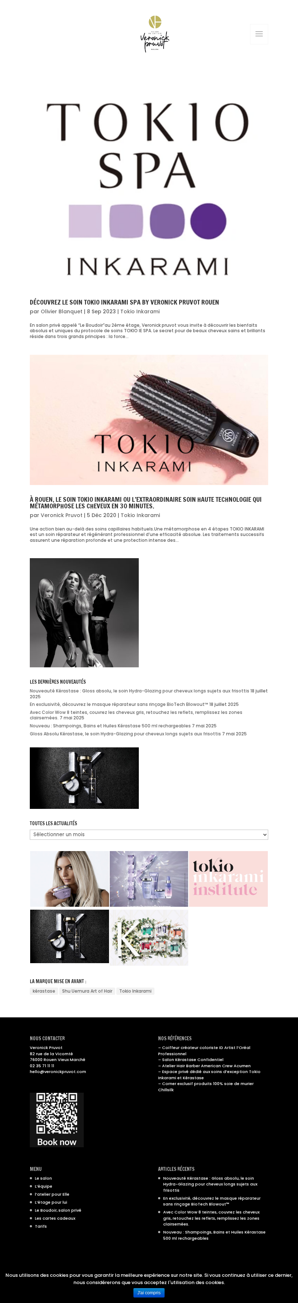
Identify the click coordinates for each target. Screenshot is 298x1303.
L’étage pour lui (51, 1202)
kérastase (44, 991)
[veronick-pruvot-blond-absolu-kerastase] (69, 879)
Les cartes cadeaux (55, 1218)
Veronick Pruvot (61, 515)
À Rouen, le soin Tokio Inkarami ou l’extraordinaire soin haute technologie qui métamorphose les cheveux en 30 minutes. (146, 502)
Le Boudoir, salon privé (58, 1210)
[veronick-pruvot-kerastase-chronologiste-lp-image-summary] (69, 936)
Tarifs (41, 1226)
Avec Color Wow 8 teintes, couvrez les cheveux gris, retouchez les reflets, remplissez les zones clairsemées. (136, 715)
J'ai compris (149, 1292)
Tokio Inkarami (140, 311)
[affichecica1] (149, 879)
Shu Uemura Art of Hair (87, 991)
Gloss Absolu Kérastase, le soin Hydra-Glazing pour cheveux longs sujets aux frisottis (125, 734)
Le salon (43, 1178)
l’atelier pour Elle (52, 1194)
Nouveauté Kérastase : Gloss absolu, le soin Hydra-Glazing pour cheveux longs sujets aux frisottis (139, 691)
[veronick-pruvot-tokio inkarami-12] (228, 879)
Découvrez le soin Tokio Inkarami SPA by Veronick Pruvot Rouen (124, 302)
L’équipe (43, 1186)
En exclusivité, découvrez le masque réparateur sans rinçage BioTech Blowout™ (119, 704)
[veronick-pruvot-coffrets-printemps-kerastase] (149, 938)
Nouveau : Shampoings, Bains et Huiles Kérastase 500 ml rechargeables (110, 726)
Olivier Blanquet (61, 311)
